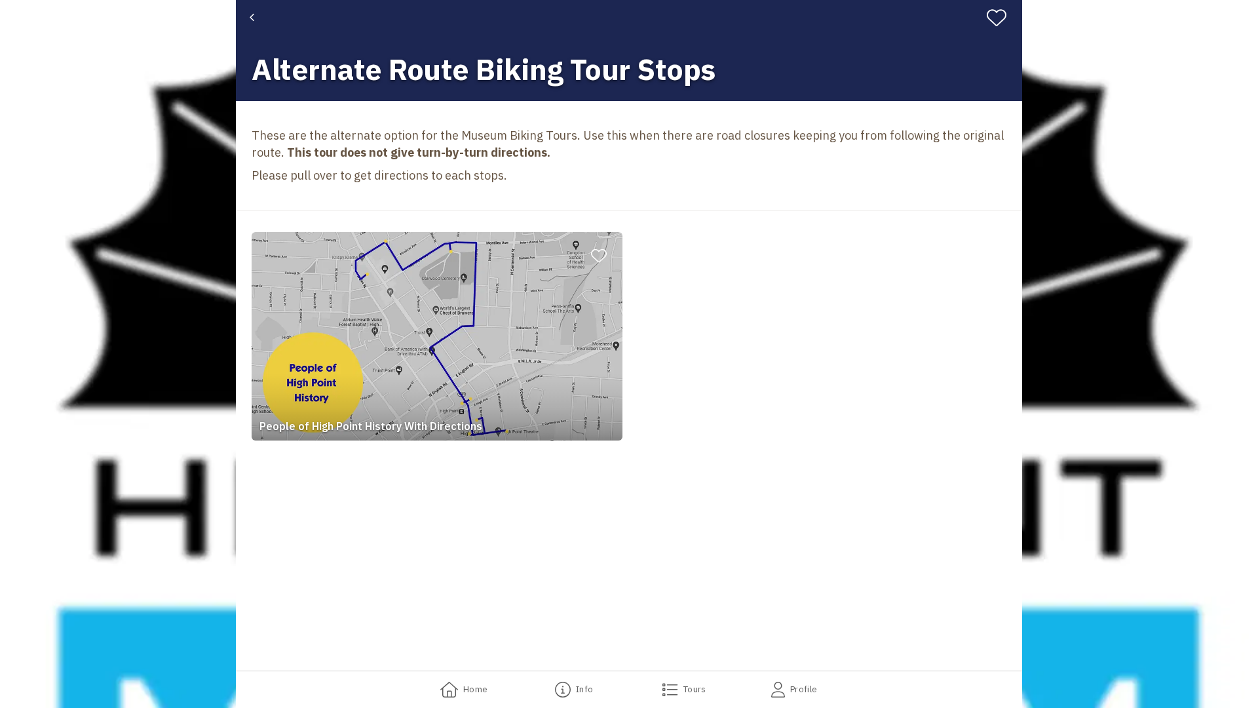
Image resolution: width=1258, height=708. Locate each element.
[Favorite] (1002, 18)
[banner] (629, 50)
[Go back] (252, 17)
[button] (437, 336)
